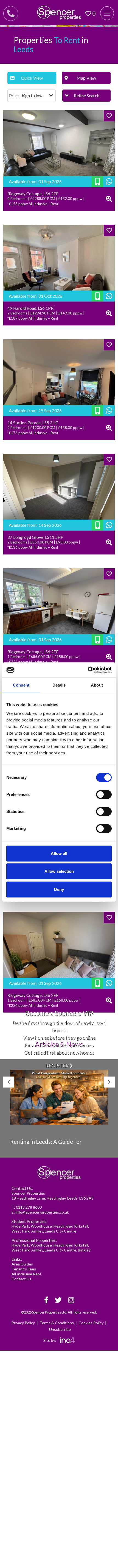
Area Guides (22, 1264)
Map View (86, 77)
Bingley (84, 1250)
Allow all (59, 853)
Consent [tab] (21, 685)
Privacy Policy (23, 1322)
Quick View (32, 77)
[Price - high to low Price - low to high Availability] (31, 96)
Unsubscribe (60, 1329)
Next (109, 1082)
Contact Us (21, 1278)
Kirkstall (81, 1226)
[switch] (104, 794)
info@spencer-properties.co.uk (42, 1212)
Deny (59, 889)
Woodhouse (41, 1226)
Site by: (50, 1340)
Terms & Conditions (57, 1322)
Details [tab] (59, 685)
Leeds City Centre (60, 1231)
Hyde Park (20, 1226)
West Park (21, 1231)
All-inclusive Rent (26, 1274)
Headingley (63, 1226)
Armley (37, 1231)
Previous (8, 1082)
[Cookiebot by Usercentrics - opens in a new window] (88, 670)
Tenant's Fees (24, 1269)
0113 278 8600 (29, 1207)
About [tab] (97, 685)
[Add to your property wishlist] (109, 115)
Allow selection (59, 871)
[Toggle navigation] (107, 13)
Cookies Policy (90, 1322)
